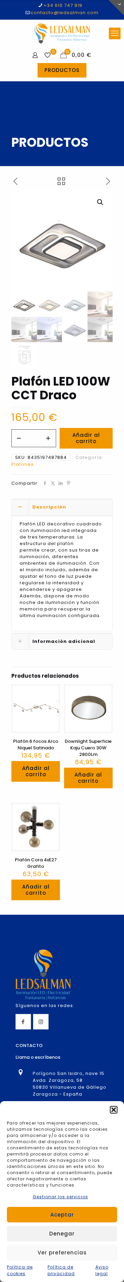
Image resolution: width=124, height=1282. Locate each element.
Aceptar (62, 1214)
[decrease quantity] (19, 438)
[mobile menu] (115, 33)
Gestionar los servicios (60, 1197)
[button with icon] (23, 1021)
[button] (113, 1109)
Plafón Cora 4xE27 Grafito (36, 863)
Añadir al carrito (86, 438)
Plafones (22, 464)
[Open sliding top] (116, 8)
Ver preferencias (62, 1252)
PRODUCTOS (62, 70)
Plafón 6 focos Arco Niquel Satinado (35, 744)
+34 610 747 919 (62, 5)
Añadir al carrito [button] (36, 771)
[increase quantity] (48, 438)
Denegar (62, 1233)
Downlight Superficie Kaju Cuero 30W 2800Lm (88, 748)
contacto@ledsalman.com (65, 12)
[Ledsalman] (62, 33)
